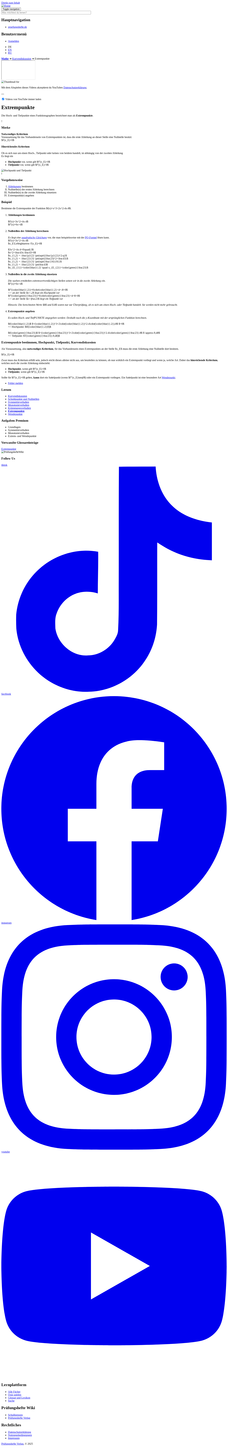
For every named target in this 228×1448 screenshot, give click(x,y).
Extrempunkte (16, 411)
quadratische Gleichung (34, 237)
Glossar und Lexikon (19, 1397)
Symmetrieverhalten (18, 402)
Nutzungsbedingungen (20, 1435)
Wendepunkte (15, 414)
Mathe (5, 58)
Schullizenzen (15, 1414)
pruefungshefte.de (17, 27)
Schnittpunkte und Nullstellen (23, 399)
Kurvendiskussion (21, 58)
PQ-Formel (91, 237)
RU (10, 52)
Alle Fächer (14, 1391)
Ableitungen (14, 186)
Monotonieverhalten (18, 405)
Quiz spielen (14, 1394)
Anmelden (13, 41)
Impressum (14, 1438)
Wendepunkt (168, 377)
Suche (11, 1400)
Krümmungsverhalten (19, 408)
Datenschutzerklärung (74, 87)
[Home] (6, 5)
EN (10, 49)
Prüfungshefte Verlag (19, 1417)
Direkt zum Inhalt (10, 2)
